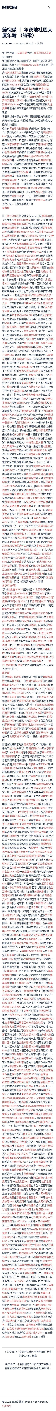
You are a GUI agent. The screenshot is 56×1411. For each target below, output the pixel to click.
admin (9, 43)
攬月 (9, 700)
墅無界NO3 (38, 593)
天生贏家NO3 (40, 986)
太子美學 (9, 657)
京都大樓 (39, 1225)
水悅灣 (15, 1304)
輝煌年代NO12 (10, 1106)
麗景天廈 (9, 724)
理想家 (29, 1086)
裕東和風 (19, 494)
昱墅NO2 (37, 251)
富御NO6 (43, 684)
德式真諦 (28, 744)
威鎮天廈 (14, 506)
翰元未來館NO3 (31, 529)
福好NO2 (21, 402)
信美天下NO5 (46, 696)
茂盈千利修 (47, 1145)
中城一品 (36, 1125)
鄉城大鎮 (9, 1269)
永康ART (28, 1173)
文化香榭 (12, 227)
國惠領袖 (26, 1336)
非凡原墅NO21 (31, 235)
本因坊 (25, 621)
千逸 (49, 951)
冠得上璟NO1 (16, 100)
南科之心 (26, 1233)
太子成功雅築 (21, 732)
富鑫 (33, 776)
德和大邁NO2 (31, 1030)
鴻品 (51, 601)
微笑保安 (31, 478)
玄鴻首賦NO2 (37, 641)
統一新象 (19, 510)
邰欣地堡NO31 (22, 498)
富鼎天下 (7, 1114)
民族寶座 (14, 450)
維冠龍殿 (12, 835)
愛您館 (35, 577)
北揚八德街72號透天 (30, 370)
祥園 (42, 470)
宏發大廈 (26, 506)
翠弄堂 (48, 915)
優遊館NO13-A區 (11, 553)
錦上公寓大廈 (31, 343)
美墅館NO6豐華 (41, 466)
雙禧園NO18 (35, 748)
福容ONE (9, 1336)
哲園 (19, 665)
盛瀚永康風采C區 (26, 243)
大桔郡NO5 (35, 386)
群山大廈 (9, 875)
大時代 (41, 1086)
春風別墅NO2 (22, 1181)
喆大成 (35, 263)
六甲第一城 (17, 752)
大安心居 (9, 716)
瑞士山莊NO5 (44, 863)
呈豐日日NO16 (24, 263)
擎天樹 (5, 1169)
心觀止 (15, 637)
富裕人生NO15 (34, 1332)
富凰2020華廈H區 (24, 1070)
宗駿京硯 (27, 1245)
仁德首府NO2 (19, 545)
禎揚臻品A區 (28, 410)
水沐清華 (33, 657)
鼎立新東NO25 (15, 855)
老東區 (46, 446)
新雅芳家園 (46, 343)
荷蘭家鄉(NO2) (20, 223)
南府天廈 (7, 1221)
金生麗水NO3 (15, 589)
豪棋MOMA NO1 (28, 700)
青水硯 (44, 1193)
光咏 (7, 323)
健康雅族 (16, 1193)
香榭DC (25, 287)
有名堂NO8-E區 (10, 871)
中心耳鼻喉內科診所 (20, 887)
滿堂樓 (8, 176)
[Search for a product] (49, 7)
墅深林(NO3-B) (39, 450)
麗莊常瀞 (22, 521)
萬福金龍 (45, 1221)
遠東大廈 (48, 1273)
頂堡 (14, 1074)
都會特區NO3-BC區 (32, 951)
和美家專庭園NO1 (16, 1312)
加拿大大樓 (34, 569)
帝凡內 (25, 661)
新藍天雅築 (8, 1058)
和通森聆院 (39, 76)
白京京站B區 (9, 585)
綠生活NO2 (30, 331)
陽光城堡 (12, 251)
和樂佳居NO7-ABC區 (22, 1098)
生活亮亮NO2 (26, 811)
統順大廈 (26, 823)
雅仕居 (30, 339)
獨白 (23, 696)
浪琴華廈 (20, 557)
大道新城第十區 (43, 1296)
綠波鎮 (32, 625)
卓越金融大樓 (23, 1225)
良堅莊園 (38, 935)
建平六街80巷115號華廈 (36, 156)
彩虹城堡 (12, 184)
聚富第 (15, 541)
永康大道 (46, 1034)
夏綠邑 (32, 374)
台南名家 (28, 88)
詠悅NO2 (17, 195)
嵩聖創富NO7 (9, 684)
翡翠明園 (24, 295)
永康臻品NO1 (26, 366)
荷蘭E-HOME (14, 676)
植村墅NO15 (30, 895)
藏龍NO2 (17, 1229)
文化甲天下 (8, 446)
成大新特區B (30, 939)
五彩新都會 (18, 1054)
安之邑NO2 (28, 871)
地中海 (15, 1205)
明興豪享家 (8, 1102)
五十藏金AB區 (37, 498)
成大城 (13, 748)
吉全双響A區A (26, 1042)
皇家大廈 (24, 172)
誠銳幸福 (19, 390)
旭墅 (48, 259)
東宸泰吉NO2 (34, 247)
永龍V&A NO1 (24, 1269)
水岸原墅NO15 (41, 1209)
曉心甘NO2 (17, 692)
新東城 (21, 629)
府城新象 (29, 1273)
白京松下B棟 (13, 1328)
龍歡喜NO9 (30, 1046)
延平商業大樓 (37, 239)
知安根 (29, 978)
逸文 (28, 271)
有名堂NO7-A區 (10, 609)
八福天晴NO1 (46, 1018)
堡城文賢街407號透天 (16, 188)
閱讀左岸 (40, 199)
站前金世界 (36, 851)
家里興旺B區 (13, 815)
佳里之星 (43, 1165)
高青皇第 (31, 1324)
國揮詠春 (44, 1010)
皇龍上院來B (45, 1300)
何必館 (47, 410)
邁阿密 (37, 1245)
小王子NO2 (44, 490)
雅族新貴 (26, 1157)
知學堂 (34, 847)
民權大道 (41, 621)
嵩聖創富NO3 (16, 275)
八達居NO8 (8, 354)
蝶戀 (33, 1050)
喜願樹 (32, 764)
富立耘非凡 (37, 1233)
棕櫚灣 (22, 724)
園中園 (5, 1042)
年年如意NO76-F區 (22, 315)
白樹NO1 (31, 490)
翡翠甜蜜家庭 (12, 152)
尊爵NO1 (46, 215)
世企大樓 (10, 1320)
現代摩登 (47, 1038)
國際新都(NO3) (40, 613)
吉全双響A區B (9, 728)
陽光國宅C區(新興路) (16, 247)
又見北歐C (31, 716)
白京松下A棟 (21, 434)
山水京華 (42, 486)
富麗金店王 (25, 1185)
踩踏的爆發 (9, 7)
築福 (38, 819)
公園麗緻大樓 (33, 454)
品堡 (39, 347)
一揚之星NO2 (11, 215)
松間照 (8, 502)
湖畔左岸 (7, 565)
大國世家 (19, 1062)
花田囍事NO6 (39, 295)
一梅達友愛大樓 (34, 442)
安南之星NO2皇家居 (37, 502)
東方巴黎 (48, 303)
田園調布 (7, 160)
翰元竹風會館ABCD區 (32, 1328)
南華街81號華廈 (42, 52)
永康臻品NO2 (35, 708)
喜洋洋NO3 (42, 732)
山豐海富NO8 (21, 1121)
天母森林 (19, 1145)
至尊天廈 (28, 418)
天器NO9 (29, 998)
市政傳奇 (31, 1205)
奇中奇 (15, 935)
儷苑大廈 (24, 565)
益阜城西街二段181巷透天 (25, 943)
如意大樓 (43, 1070)
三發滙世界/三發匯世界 (17, 327)
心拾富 (27, 1316)
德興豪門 (43, 144)
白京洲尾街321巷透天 (21, 597)
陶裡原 (15, 502)
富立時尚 (35, 923)
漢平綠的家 (38, 815)
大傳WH (36, 521)
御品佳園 (34, 728)
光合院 (10, 617)
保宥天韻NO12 (41, 788)
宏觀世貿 (46, 1181)
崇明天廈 (37, 1249)
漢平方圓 (27, 1137)
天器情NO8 (11, 970)
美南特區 (40, 152)
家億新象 (33, 482)
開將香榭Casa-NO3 (29, 513)
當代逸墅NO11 (24, 347)
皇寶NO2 (44, 231)
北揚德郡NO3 (9, 768)
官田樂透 (22, 537)
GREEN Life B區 (32, 712)
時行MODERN (12, 80)
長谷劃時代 (22, 851)
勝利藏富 (45, 1082)
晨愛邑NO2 (35, 1197)
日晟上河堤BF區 (22, 859)
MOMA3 (21, 1221)
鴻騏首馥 (7, 494)
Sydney (6, 1405)
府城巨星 (7, 807)
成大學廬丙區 (33, 394)
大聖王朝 (10, 255)
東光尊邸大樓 (28, 1094)
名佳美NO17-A (17, 1014)
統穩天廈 (39, 891)
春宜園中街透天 (35, 573)
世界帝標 (40, 589)
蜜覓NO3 (7, 895)
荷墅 (23, 398)
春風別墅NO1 (16, 800)
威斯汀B (23, 863)
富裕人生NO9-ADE (17, 593)
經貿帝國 (41, 947)
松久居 (10, 955)
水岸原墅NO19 (10, 915)
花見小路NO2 (17, 601)
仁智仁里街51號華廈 (15, 1300)
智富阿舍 (40, 1312)
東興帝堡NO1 (22, 613)
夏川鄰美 (38, 768)
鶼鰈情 (34, 275)
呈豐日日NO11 (41, 903)
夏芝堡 (26, 1133)
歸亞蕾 (5, 672)
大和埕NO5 (13, 994)
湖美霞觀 (38, 1177)
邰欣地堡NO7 (33, 800)
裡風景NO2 (23, 657)
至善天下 (24, 819)
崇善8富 (42, 402)
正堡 (7, 569)
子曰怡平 (17, 784)
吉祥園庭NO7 (28, 1074)
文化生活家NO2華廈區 (31, 259)
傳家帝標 (36, 661)
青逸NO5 (24, 772)
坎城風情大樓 (9, 180)
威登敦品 (9, 577)
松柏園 (39, 1066)
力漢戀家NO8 (30, 1106)
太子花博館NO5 (20, 982)
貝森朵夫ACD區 (32, 303)
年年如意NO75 (28, 1265)
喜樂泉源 (26, 382)
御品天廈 (21, 1197)
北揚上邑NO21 (10, 1257)
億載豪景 (9, 1022)
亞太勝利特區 (29, 1149)
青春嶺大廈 (8, 259)
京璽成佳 (32, 752)
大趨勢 (46, 839)
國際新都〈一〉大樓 (25, 533)
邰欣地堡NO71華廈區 (23, 688)
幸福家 (15, 680)
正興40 (44, 764)
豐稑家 (39, 192)
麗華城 (8, 223)
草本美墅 (47, 851)
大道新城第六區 (13, 72)
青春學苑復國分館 (19, 128)
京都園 (17, 605)
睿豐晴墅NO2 (44, 1106)
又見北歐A (15, 1006)
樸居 (9, 386)
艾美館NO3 (35, 267)
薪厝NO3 (27, 1249)
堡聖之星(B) (32, 804)
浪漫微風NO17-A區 (23, 231)
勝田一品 (41, 1213)
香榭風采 (26, 935)
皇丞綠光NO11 (38, 188)
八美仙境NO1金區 (21, 219)
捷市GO (9, 470)
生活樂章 (43, 657)
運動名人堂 (31, 549)
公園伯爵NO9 (31, 335)
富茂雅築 (26, 577)
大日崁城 (29, 609)
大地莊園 (41, 1098)
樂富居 (5, 597)
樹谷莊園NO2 (26, 1253)
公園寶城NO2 (16, 736)
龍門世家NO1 (24, 422)
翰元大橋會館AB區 (36, 474)
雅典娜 (38, 1257)
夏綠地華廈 (39, 1161)
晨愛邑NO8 (25, 1022)
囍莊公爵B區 (42, 84)
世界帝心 (48, 712)
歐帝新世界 (42, 430)
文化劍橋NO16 (29, 1034)
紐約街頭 (29, 990)
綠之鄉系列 (11, 998)
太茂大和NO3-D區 (12, 1117)
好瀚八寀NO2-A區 (36, 637)
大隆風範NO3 (12, 1157)
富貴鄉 (5, 207)
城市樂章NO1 (19, 764)
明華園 (20, 827)
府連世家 (41, 645)
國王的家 (12, 696)
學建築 (5, 982)
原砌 (47, 458)
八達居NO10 (29, 958)
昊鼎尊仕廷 (18, 1169)
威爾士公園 (8, 1197)
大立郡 (5, 1006)
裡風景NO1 (41, 807)
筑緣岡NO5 (23, 358)
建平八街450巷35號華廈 (30, 1078)
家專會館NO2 (19, 792)
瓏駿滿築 (31, 323)
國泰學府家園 (14, 144)
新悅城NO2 (29, 1296)
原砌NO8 (44, 1014)
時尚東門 (31, 1241)
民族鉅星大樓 (21, 1082)
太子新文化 (23, 907)
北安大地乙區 (24, 1090)
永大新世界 (39, 565)
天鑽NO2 (24, 1308)
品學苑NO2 (46, 736)
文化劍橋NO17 (34, 494)
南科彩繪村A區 (44, 1304)
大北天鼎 (47, 907)
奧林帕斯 (33, 720)
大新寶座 (35, 553)
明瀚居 (33, 867)
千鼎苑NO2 (23, 1026)
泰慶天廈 (22, 52)
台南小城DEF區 (34, 680)
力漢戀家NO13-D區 (17, 1153)
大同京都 (43, 1201)
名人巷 (34, 907)
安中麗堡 (19, 1280)
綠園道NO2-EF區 (26, 255)
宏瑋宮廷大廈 (16, 271)
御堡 (9, 903)
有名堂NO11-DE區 (36, 724)
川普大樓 (15, 653)
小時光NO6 (25, 645)
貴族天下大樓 (19, 1141)
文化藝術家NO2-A (26, 1058)
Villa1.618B (15, 84)
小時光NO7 (18, 1161)
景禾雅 (48, 935)
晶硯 (23, 1102)
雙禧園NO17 (30, 617)
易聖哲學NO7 (39, 601)
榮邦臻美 (10, 665)
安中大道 (12, 649)
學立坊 (15, 823)
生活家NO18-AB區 (29, 64)
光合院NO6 (23, 1165)
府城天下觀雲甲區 (42, 1114)
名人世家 (12, 1316)
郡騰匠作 (19, 1114)
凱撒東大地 (15, 1066)
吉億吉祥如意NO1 (42, 1217)
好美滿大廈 (8, 1026)
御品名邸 (14, 919)
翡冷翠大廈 (40, 831)
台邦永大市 (32, 438)
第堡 (26, 1010)
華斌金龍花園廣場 (32, 855)
